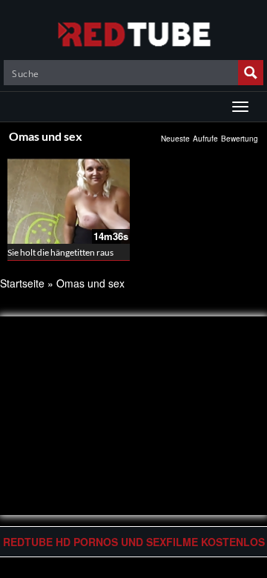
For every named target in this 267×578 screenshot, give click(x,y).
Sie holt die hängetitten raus (60, 252)
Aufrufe (205, 138)
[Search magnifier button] (250, 72)
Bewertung (239, 138)
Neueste (175, 138)
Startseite (22, 283)
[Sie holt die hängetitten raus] (68, 198)
